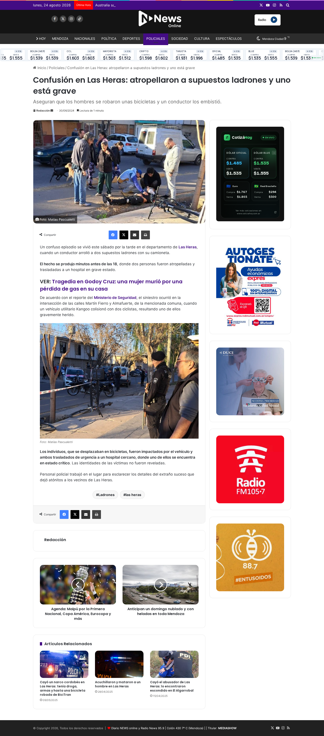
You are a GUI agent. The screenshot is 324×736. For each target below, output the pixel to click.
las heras (133, 494)
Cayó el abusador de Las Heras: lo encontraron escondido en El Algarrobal (172, 686)
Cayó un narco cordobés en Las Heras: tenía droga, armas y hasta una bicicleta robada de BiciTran (62, 688)
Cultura (202, 39)
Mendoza (60, 39)
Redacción (43, 110)
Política (108, 39)
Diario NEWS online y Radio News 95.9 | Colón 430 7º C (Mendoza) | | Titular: (173, 728)
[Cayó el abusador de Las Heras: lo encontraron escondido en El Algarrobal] (174, 664)
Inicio (41, 68)
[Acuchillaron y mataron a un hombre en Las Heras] (119, 664)
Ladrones (106, 494)
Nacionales (84, 39)
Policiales (155, 39)
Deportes (131, 39)
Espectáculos (229, 39)
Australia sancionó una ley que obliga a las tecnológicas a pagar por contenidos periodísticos (173, 5)
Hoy (42, 39)
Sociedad (179, 39)
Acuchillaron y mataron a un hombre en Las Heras (118, 684)
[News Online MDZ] (74, 23)
